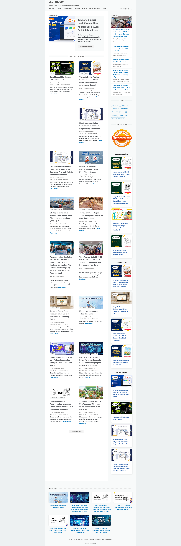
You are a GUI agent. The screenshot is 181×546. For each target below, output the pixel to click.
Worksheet (125, 108)
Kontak (75, 539)
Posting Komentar (65, 84)
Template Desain (94, 9)
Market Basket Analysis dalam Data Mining (58, 506)
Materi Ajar (68, 9)
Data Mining (123, 115)
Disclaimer (91, 539)
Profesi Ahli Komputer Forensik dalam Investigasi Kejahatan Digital (123, 507)
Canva (115, 112)
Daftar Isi (109, 539)
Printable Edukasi (81, 9)
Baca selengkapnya (87, 47)
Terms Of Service (100, 539)
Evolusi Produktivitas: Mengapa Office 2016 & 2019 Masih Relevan (88, 169)
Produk (115, 108)
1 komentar (91, 270)
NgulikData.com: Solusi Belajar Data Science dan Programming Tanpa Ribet (89, 126)
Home (70, 539)
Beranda (51, 9)
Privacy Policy (83, 539)
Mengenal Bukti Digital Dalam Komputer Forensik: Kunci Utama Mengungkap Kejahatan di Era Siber (80, 508)
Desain (124, 105)
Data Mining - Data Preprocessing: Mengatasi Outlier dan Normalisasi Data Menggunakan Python (101, 508)
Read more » (54, 94)
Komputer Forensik (118, 118)
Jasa (104, 9)
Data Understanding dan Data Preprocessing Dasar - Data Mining (58, 530)
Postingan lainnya (76, 431)
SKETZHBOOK (56, 1)
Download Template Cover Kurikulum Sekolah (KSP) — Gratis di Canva (121, 49)
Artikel (59, 9)
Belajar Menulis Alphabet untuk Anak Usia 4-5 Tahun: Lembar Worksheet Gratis (121, 88)
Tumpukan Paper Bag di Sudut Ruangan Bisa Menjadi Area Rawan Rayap (91, 215)
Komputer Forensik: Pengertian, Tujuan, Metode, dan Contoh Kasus (101, 530)
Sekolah (123, 112)
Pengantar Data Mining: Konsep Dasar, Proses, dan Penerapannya (80, 530)
